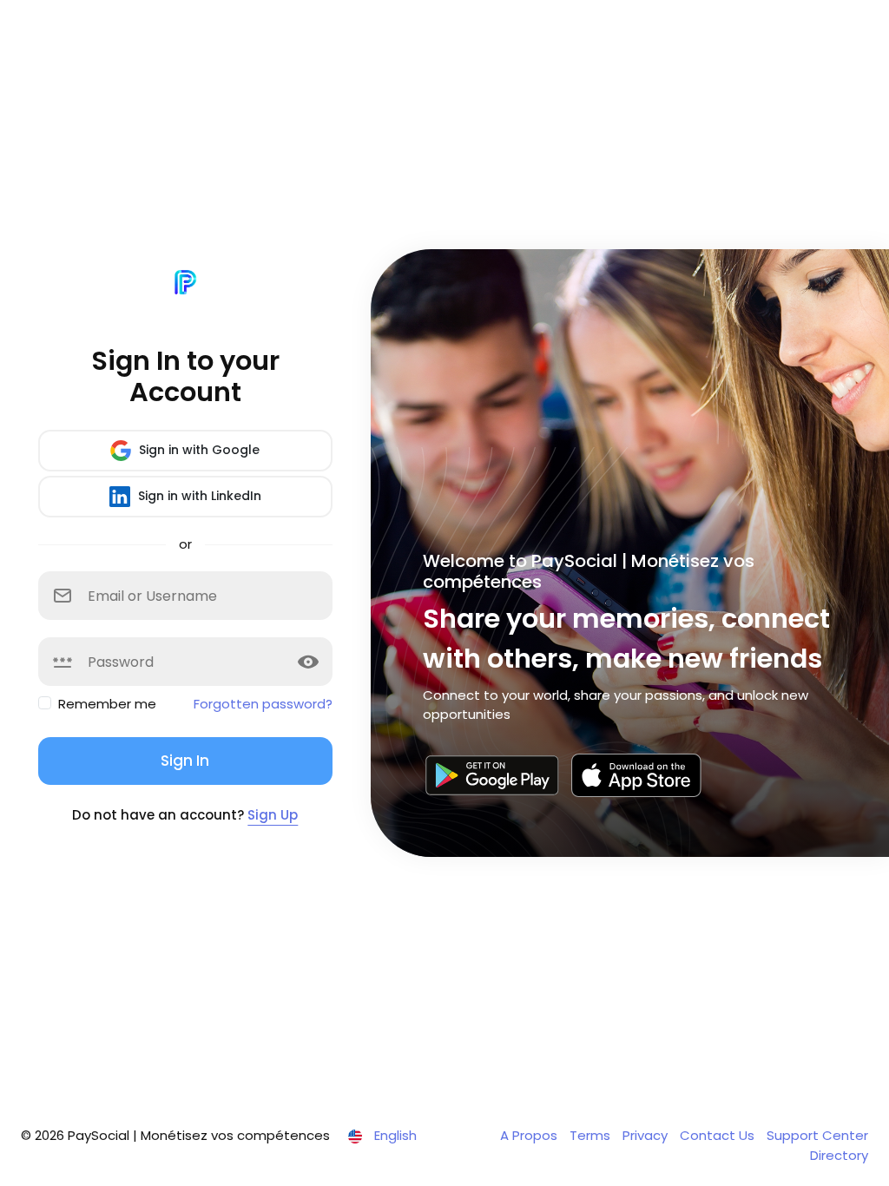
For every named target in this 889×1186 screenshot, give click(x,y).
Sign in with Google (197, 449)
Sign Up (272, 815)
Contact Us (719, 1135)
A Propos (530, 1135)
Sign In (185, 760)
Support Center (817, 1135)
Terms (592, 1135)
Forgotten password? (263, 704)
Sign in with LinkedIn (198, 495)
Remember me (107, 704)
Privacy (646, 1135)
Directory (839, 1155)
